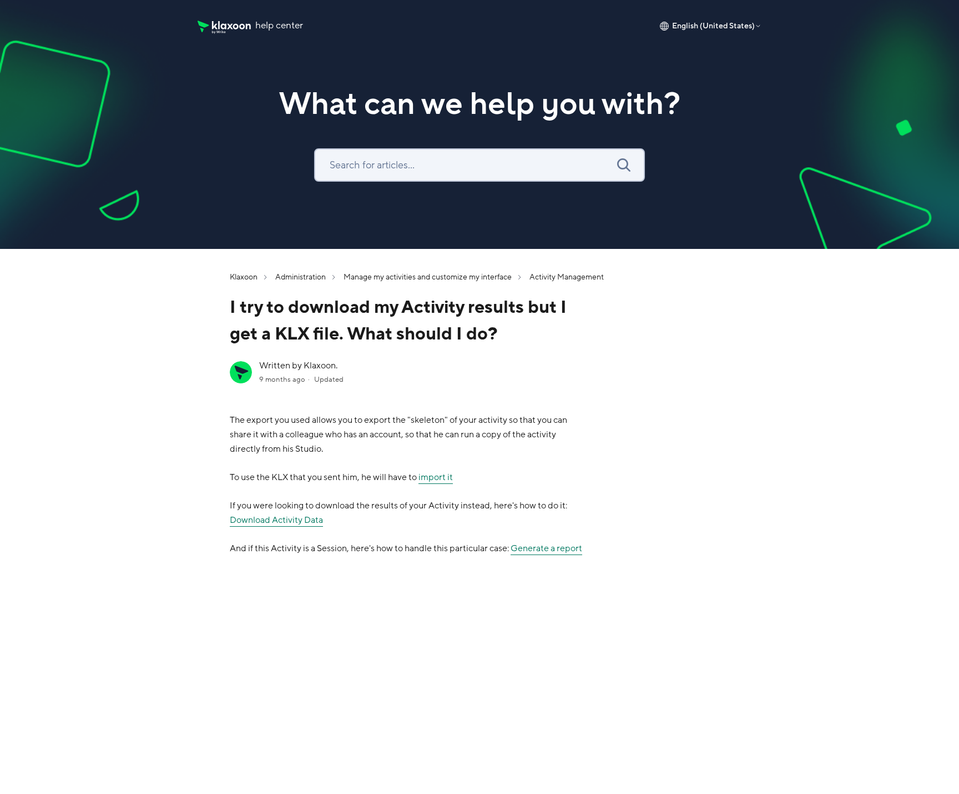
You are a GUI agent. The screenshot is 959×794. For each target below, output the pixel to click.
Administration (300, 277)
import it (435, 477)
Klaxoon (244, 277)
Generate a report (546, 548)
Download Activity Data (276, 520)
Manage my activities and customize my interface (428, 277)
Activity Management (566, 277)
